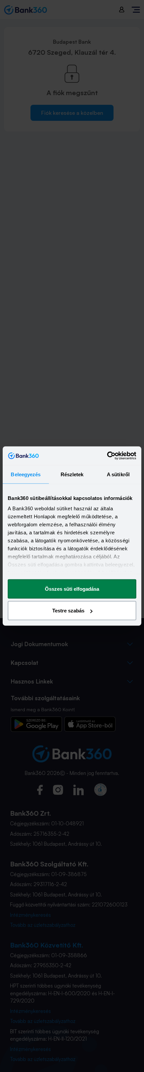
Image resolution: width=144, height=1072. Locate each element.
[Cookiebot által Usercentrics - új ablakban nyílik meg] (107, 456)
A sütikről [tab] (118, 474)
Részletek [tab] (72, 474)
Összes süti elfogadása (72, 588)
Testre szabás (68, 610)
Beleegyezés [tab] (26, 474)
